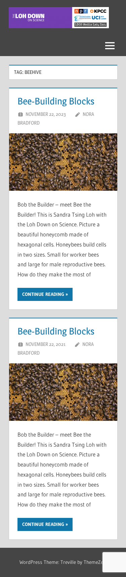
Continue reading (43, 294)
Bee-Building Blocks (55, 101)
